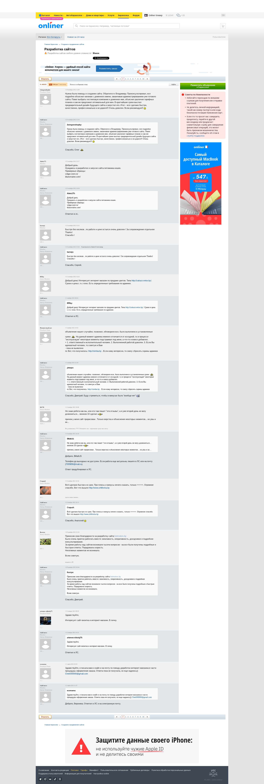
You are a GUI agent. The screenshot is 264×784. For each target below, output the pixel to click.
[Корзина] (223, 26)
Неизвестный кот (46, 328)
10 (143, 79)
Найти (173, 84)
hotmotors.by (120, 536)
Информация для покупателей (78, 773)
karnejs (42, 225)
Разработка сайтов (59, 49)
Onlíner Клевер (155, 15)
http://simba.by (94, 351)
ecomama (43, 664)
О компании (43, 770)
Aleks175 (43, 161)
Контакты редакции (60, 770)
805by (42, 277)
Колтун (42, 532)
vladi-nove (43, 120)
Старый (43, 481)
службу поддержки (195, 135)
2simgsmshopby (45, 90)
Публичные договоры (139, 770)
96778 (42, 407)
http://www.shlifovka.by (99, 488)
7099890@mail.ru (74, 464)
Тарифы (84, 770)
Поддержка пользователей (50, 773)
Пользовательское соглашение (114, 770)
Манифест (94, 770)
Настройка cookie (101, 773)
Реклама (75, 770)
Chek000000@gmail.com (76, 674)
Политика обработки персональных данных (171, 770)
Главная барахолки (51, 44)
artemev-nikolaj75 (46, 611)
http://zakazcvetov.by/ (141, 280)
